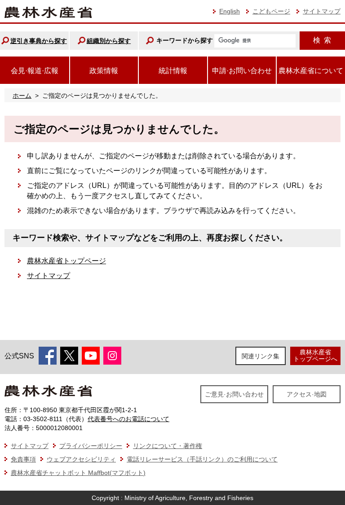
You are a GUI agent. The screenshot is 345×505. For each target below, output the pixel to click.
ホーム (22, 95)
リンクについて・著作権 (167, 445)
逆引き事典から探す (38, 40)
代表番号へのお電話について (128, 418)
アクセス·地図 (307, 394)
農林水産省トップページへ (315, 355)
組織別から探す (109, 40)
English (229, 11)
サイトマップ (322, 11)
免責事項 (23, 459)
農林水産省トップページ (66, 261)
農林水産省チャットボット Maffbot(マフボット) (78, 472)
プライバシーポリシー (90, 445)
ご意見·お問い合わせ (234, 394)
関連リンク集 (260, 356)
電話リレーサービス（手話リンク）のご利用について (202, 459)
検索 (322, 40)
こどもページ (271, 11)
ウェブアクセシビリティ (81, 459)
